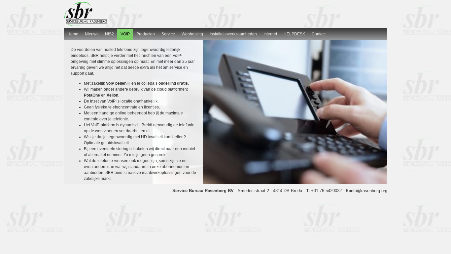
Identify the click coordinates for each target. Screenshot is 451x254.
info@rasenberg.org (368, 190)
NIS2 (109, 34)
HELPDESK (294, 34)
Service (168, 34)
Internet (270, 34)
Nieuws (91, 34)
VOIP (125, 34)
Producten (145, 34)
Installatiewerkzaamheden (233, 34)
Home (72, 34)
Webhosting (192, 34)
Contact (319, 34)
